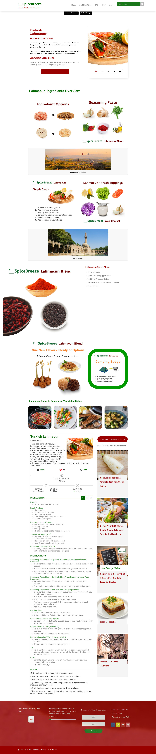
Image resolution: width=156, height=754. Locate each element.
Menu (73, 5)
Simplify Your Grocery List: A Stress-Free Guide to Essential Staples (113, 578)
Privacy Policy (117, 713)
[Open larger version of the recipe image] (80, 447)
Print (85, 470)
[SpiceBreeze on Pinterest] (128, 725)
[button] (102, 71)
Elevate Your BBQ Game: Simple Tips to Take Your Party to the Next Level (111, 530)
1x (83, 498)
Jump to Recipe (72, 13)
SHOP (103, 5)
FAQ (96, 5)
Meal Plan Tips (85, 5)
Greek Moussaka (107, 622)
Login (111, 5)
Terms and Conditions (120, 709)
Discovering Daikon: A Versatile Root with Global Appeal (112, 482)
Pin (63, 470)
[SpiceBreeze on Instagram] (118, 725)
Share (42, 470)
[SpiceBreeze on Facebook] (113, 725)
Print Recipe (86, 13)
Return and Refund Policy (121, 717)
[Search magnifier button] (142, 4)
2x (87, 498)
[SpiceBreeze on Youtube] (31, 719)
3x (91, 498)
